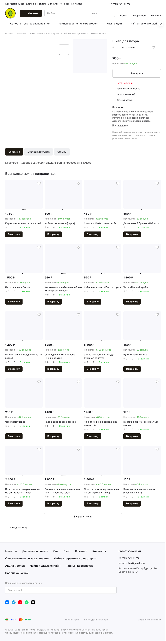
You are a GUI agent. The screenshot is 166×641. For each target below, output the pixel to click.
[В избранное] (153, 47)
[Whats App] (27, 602)
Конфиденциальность (96, 619)
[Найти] (111, 13)
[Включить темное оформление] (159, 4)
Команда (81, 551)
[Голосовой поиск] (105, 13)
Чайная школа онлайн (45, 565)
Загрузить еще (83, 516)
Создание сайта (147, 619)
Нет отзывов (128, 47)
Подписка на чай (17, 573)
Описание (14, 151)
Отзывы (61, 151)
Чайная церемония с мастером (75, 558)
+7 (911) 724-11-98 (119, 3)
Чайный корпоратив (79, 565)
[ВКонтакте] (7, 602)
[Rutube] (33, 602)
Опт (55, 551)
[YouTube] (20, 602)
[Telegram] (14, 602)
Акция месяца (15, 565)
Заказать (136, 73)
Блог (67, 551)
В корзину (14, 234)
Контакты (99, 551)
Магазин (11, 551)
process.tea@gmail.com (132, 563)
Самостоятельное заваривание (27, 558)
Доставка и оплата (39, 151)
